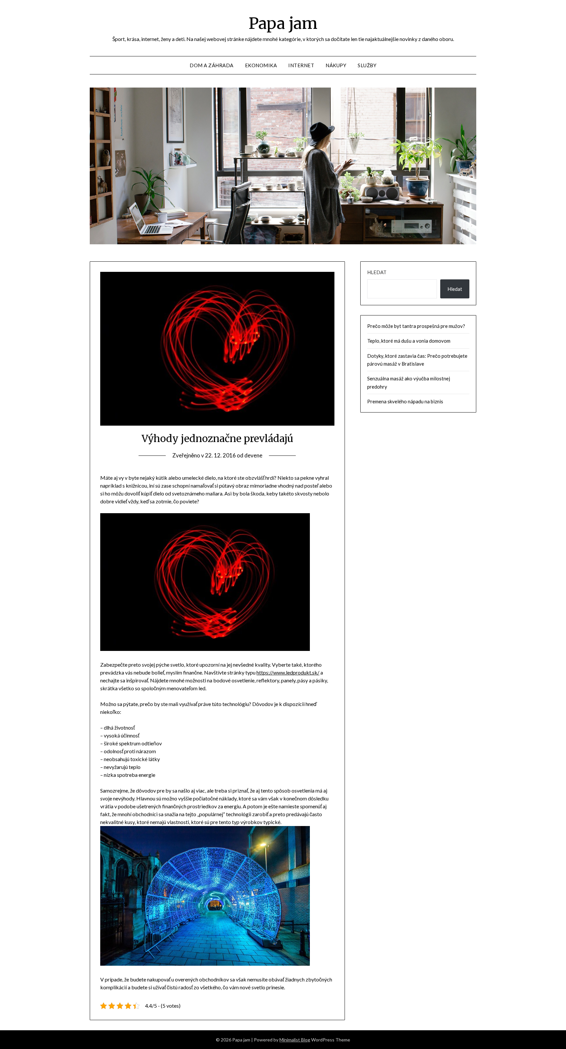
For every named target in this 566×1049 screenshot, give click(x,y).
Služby (367, 65)
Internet (301, 65)
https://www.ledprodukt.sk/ (287, 672)
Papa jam (283, 23)
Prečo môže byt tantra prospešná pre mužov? (416, 326)
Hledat (377, 272)
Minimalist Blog (294, 1039)
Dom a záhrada (212, 65)
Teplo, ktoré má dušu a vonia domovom (408, 341)
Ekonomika (261, 65)
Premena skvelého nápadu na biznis (405, 401)
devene (253, 455)
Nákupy (336, 65)
